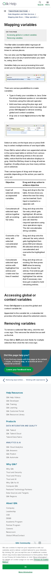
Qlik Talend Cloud (13, 434)
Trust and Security (14, 472)
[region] (25, 559)
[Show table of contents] (5, 11)
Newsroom (11, 532)
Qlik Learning (11, 408)
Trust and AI (11, 479)
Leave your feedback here (18, 369)
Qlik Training (11, 404)
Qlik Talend (11, 430)
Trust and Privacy (13, 476)
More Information (25, 572)
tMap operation (31, 17)
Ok (25, 567)
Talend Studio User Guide (18, 11)
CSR (8, 515)
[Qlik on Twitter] (35, 543)
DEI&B (8, 518)
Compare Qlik (12, 486)
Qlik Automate (12, 457)
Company (10, 508)
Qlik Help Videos (13, 397)
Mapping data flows (15, 17)
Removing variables (15, 38)
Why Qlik (10, 469)
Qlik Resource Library (15, 414)
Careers (9, 529)
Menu (47, 5)
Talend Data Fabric (14, 437)
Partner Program (13, 525)
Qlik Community (22, 543)
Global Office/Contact (15, 535)
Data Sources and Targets (17, 493)
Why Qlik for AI (12, 483)
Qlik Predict (11, 454)
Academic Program (14, 522)
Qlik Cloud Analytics (14, 447)
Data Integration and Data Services (21, 14)
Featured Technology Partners (19, 489)
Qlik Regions (11, 496)
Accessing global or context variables (22, 35)
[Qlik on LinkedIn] (40, 543)
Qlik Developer (12, 401)
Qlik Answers (11, 450)
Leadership (11, 511)
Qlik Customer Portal (15, 411)
